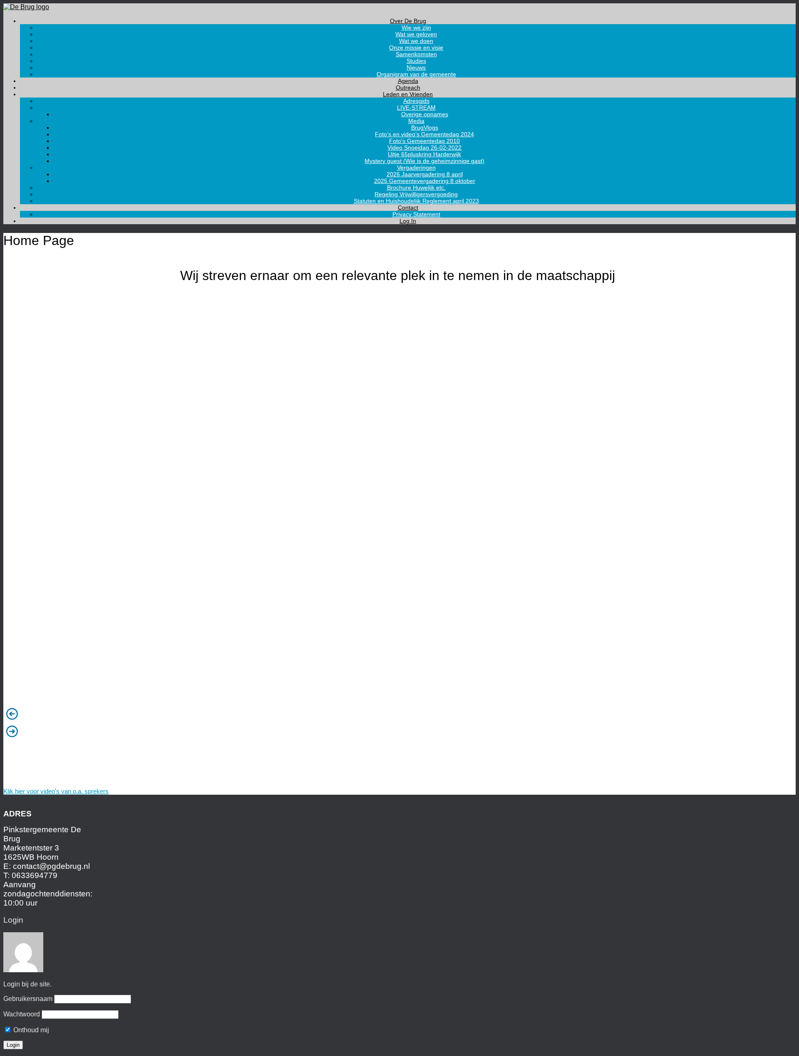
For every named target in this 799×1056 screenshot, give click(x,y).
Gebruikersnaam (27, 998)
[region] (399, 529)
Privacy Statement (416, 214)
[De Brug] (26, 6)
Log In (408, 221)
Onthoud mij (30, 1029)
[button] (399, 714)
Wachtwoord (21, 1014)
